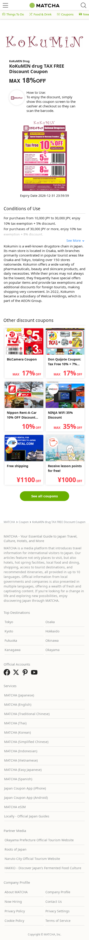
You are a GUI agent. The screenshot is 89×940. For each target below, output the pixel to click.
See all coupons (44, 496)
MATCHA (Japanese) (19, 695)
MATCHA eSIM (15, 807)
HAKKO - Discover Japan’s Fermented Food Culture (43, 868)
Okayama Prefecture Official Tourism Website (39, 840)
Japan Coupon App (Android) (26, 797)
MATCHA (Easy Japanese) (23, 769)
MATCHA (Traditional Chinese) (27, 714)
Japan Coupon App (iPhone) (25, 788)
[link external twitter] (17, 673)
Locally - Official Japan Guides (26, 816)
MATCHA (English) (17, 704)
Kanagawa (13, 650)
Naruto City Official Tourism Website (32, 858)
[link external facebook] (8, 673)
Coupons (67, 14)
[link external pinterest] (26, 673)
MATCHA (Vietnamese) (21, 760)
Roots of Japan (15, 849)
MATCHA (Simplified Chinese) (26, 742)
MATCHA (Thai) (15, 723)
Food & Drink (43, 14)
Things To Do (15, 14)
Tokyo (9, 622)
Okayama (52, 650)
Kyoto (9, 631)
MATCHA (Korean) (17, 732)
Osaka (50, 622)
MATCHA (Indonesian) (20, 751)
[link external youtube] (35, 673)
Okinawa (52, 640)
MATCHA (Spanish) (18, 779)
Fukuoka (11, 640)
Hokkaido (52, 631)
